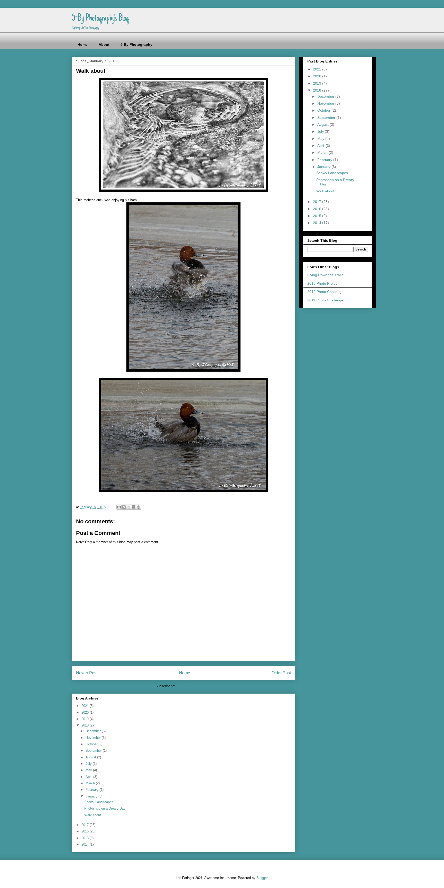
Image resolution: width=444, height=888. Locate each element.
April (89, 777)
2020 (85, 712)
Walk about (92, 815)
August (91, 757)
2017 (85, 825)
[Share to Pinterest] (138, 507)
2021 (85, 706)
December (94, 731)
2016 (85, 831)
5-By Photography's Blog (100, 18)
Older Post (281, 673)
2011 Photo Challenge (325, 300)
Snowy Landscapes (98, 802)
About (104, 44)
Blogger (261, 878)
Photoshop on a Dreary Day (104, 808)
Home (83, 44)
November (94, 738)
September (94, 750)
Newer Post (86, 673)
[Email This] (119, 507)
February (93, 790)
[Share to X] (128, 507)
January (92, 796)
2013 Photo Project (322, 283)
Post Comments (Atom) (193, 686)
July (89, 764)
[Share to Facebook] (133, 507)
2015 (85, 838)
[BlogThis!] (123, 507)
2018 (85, 725)
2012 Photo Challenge (325, 292)
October (92, 744)
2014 (85, 844)
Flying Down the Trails (325, 275)
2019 (85, 719)
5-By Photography (136, 44)
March (91, 783)
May (89, 770)
